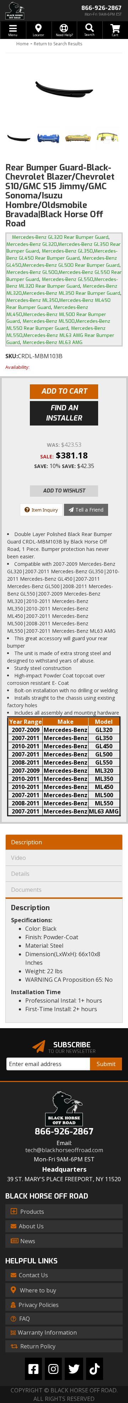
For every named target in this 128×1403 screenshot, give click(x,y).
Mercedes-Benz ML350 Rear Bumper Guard (71, 293)
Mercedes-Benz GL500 (32, 272)
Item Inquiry (45, 510)
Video (18, 858)
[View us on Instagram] (53, 1369)
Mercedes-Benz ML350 (32, 300)
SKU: (11, 356)
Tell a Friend (89, 509)
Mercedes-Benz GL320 (31, 244)
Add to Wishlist (64, 491)
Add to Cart (64, 391)
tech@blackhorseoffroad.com (64, 1150)
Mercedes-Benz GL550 (67, 279)
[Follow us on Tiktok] (94, 1369)
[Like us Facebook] (33, 1369)
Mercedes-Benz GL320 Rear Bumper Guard (60, 237)
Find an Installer (64, 413)
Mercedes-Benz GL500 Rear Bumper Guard (70, 265)
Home (22, 44)
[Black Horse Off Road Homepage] (32, 10)
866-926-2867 (64, 1131)
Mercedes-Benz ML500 (49, 321)
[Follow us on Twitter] (74, 1369)
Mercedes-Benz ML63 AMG (52, 342)
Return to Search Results (58, 44)
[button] (89, 30)
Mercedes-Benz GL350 (67, 251)
